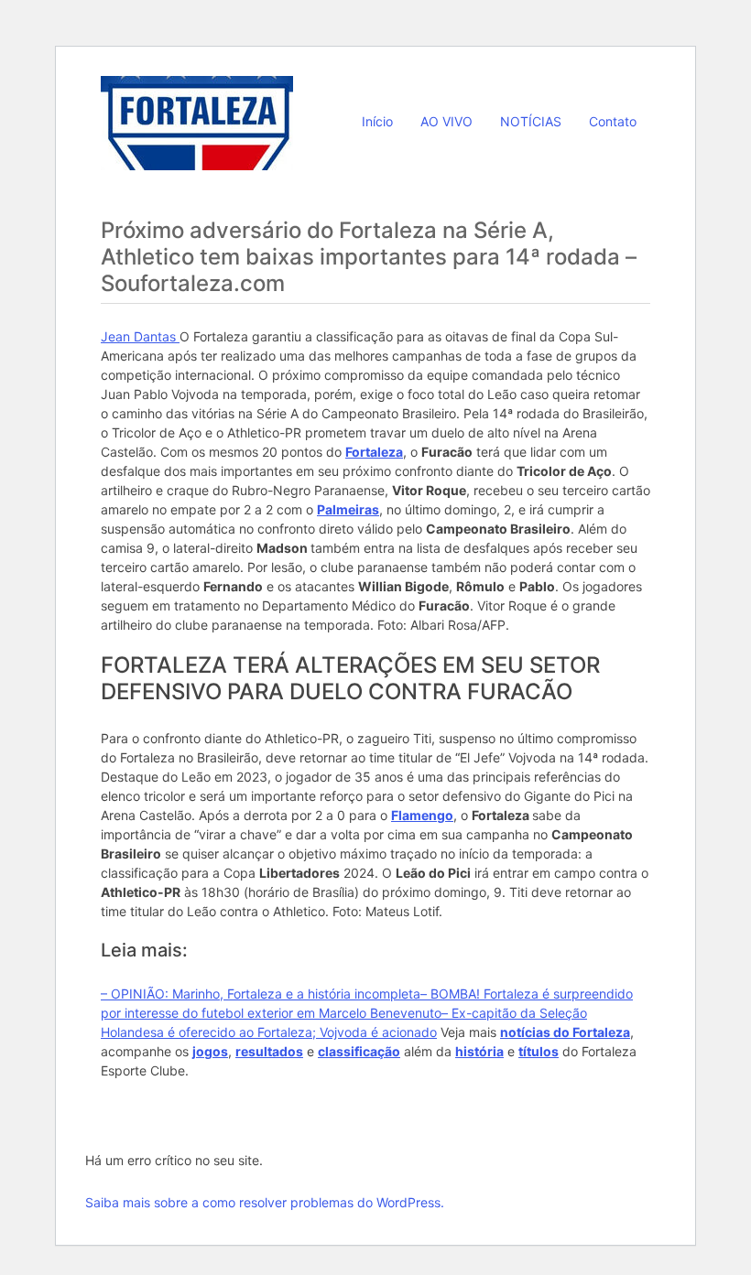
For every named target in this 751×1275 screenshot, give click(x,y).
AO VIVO (446, 121)
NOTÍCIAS (530, 121)
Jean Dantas (140, 336)
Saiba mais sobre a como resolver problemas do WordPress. (264, 1202)
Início (377, 121)
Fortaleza (374, 451)
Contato (613, 121)
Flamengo (422, 815)
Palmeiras (348, 509)
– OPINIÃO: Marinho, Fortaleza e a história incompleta (260, 993)
